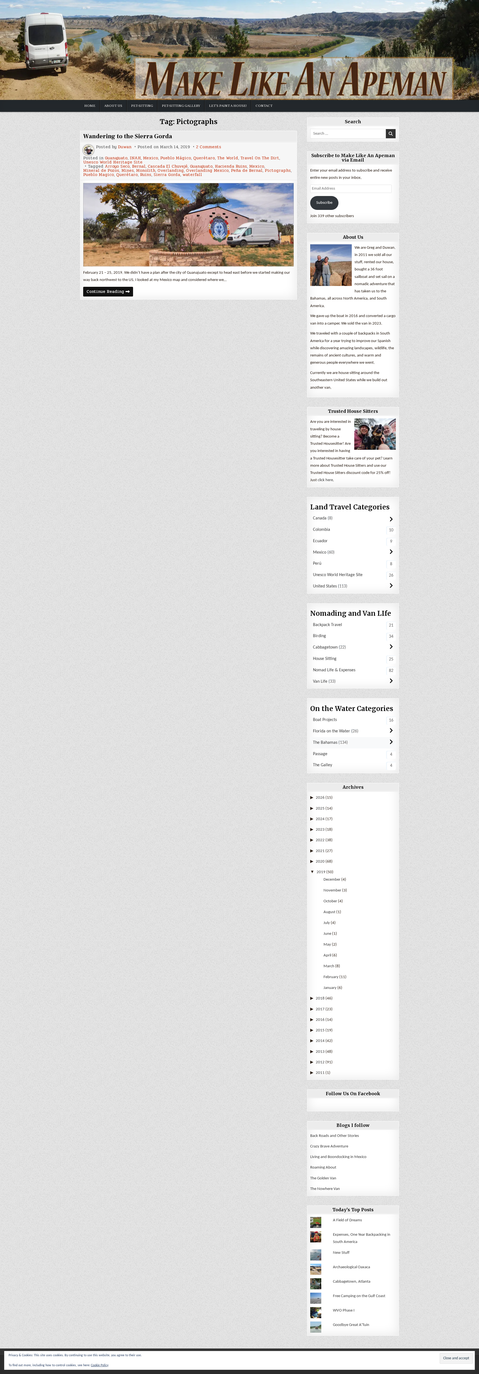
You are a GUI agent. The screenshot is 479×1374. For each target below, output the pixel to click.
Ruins (145, 175)
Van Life (320, 681)
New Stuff (341, 1253)
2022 (320, 840)
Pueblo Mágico (175, 158)
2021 (320, 851)
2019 (321, 872)
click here (325, 480)
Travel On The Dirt (259, 158)
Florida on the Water (331, 731)
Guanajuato (116, 158)
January (330, 988)
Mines (127, 171)
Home (89, 106)
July (326, 923)
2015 (320, 1030)
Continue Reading (109, 292)
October (330, 901)
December (331, 880)
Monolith (145, 171)
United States (325, 586)
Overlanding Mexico (207, 171)
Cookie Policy (99, 1365)
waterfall (192, 175)
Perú (317, 563)
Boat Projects (325, 720)
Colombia (321, 530)
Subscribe (324, 203)
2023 (320, 830)
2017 (320, 1009)
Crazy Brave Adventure (329, 1146)
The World (227, 158)
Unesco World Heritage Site (112, 162)
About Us (113, 106)
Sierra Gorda (167, 175)
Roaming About (323, 1167)
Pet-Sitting (142, 106)
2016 (320, 1020)
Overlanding (170, 171)
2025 (320, 809)
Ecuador (320, 541)
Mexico (150, 158)
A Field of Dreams (347, 1220)
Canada (320, 518)
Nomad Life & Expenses (334, 670)
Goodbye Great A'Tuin (351, 1325)
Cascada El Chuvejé (168, 166)
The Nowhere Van (325, 1189)
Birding (319, 636)
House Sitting (325, 659)
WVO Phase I (344, 1310)
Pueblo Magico (98, 175)
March (328, 966)
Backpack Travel (327, 625)
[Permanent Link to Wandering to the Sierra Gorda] (188, 225)
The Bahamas (325, 742)
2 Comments (208, 147)
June (327, 934)
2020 (320, 862)
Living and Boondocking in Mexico (338, 1157)
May (327, 945)
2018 (320, 998)
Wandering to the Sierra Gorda (127, 136)
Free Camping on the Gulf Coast (359, 1296)
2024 (320, 819)
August (329, 912)
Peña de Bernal (247, 171)
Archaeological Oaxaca (351, 1267)
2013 (320, 1052)
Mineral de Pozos (101, 171)
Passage (320, 754)
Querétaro (204, 158)
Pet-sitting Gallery (181, 106)
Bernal (139, 166)
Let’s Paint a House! (228, 106)
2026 (320, 798)
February (330, 977)
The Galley (322, 765)
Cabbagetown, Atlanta (351, 1282)
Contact (264, 106)
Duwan (124, 147)
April (327, 955)
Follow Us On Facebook (353, 1093)
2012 (320, 1062)
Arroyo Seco (117, 166)
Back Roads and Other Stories (334, 1136)
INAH (135, 158)
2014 (320, 1041)
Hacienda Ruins (231, 166)
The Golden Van (323, 1178)
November (332, 890)
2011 (320, 1073)
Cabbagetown (325, 647)
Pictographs (278, 171)
